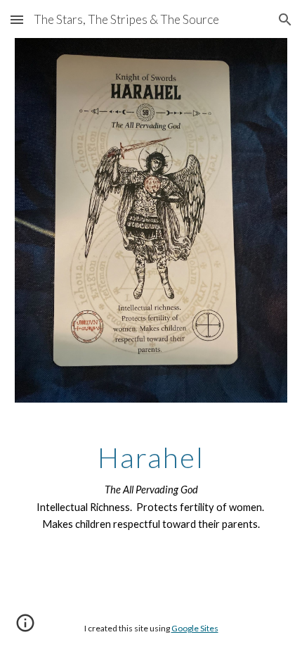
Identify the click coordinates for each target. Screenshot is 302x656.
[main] (151, 487)
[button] (17, 19)
